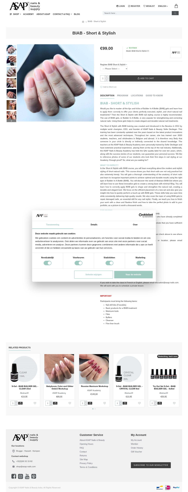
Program (122, 95)
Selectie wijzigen (93, 274)
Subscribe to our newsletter (151, 465)
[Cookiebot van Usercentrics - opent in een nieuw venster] (141, 215)
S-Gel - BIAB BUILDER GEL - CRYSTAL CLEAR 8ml (129, 387)
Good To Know (154, 95)
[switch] (78, 263)
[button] (11, 45)
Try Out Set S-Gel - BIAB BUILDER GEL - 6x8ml (164, 387)
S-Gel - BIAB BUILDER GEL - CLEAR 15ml (25, 387)
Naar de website (133, 274)
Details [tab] (94, 224)
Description (107, 95)
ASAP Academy (59, 393)
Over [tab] (135, 224)
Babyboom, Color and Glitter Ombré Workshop (59, 387)
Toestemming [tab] (52, 224)
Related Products (20, 347)
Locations (137, 95)
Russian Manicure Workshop (94, 386)
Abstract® (24, 393)
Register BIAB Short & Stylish (113, 64)
